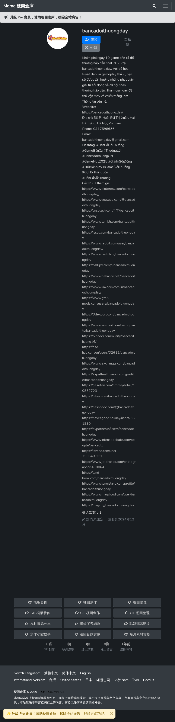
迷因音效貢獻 (89, 634)
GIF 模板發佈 (40, 613)
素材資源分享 (40, 623)
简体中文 (69, 673)
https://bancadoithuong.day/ (102, 112)
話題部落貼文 (139, 623)
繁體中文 (51, 673)
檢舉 (128, 42)
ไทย (136, 680)
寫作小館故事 (40, 634)
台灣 (52, 680)
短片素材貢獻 (139, 634)
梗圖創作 (89, 602)
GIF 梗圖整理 (139, 613)
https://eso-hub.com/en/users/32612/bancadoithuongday (108, 352)
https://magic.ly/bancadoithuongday (108, 505)
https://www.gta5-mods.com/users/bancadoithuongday (108, 303)
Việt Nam (121, 680)
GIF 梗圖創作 (89, 613)
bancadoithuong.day (96, 68)
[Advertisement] (87, 561)
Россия (148, 680)
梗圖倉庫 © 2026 (25, 692)
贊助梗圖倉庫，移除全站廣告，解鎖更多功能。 (57, 713)
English (85, 673)
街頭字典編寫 (89, 623)
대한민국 (103, 680)
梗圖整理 (139, 602)
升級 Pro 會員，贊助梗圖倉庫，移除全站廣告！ (46, 17)
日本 (88, 680)
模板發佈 (40, 602)
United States (70, 680)
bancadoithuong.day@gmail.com (105, 139)
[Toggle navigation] (166, 6)
